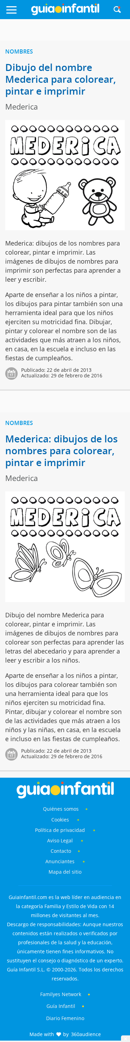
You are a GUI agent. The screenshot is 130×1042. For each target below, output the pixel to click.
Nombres (19, 51)
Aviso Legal (60, 840)
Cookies (60, 819)
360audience (86, 1034)
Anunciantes (60, 861)
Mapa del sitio (65, 871)
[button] (17, 13)
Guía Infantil (60, 1006)
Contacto (61, 851)
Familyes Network (60, 994)
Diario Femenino (65, 1018)
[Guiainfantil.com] (65, 13)
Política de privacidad (60, 830)
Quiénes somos (61, 808)
